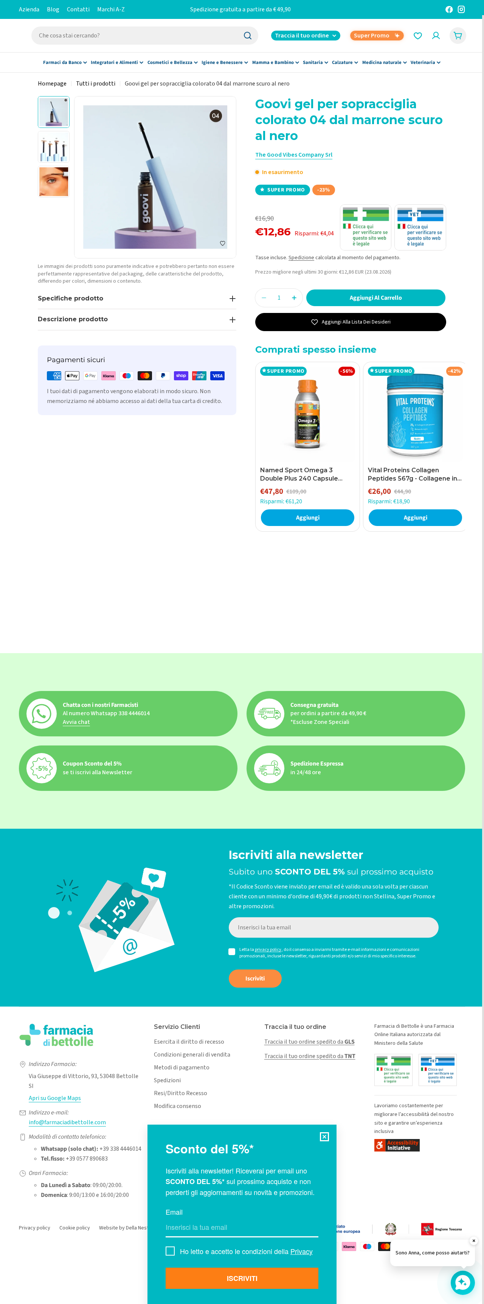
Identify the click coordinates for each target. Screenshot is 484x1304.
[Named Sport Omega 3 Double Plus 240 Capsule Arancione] (307, 414)
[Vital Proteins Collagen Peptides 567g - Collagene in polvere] (415, 414)
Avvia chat (76, 722)
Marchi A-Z (111, 9)
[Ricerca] (247, 35)
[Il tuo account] (436, 35)
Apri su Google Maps (55, 1098)
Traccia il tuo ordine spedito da (309, 1042)
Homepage (52, 83)
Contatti (78, 9)
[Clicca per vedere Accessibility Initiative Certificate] (397, 1145)
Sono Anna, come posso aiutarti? (433, 1253)
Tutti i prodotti (95, 83)
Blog (53, 9)
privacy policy (268, 949)
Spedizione (301, 257)
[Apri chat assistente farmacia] (463, 1283)
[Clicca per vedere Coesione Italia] (351, 1229)
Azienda (29, 9)
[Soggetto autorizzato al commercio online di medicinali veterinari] (438, 1070)
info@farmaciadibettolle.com (67, 1122)
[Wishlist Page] (417, 35)
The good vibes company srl (293, 155)
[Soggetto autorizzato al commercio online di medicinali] (393, 1070)
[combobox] (144, 35)
